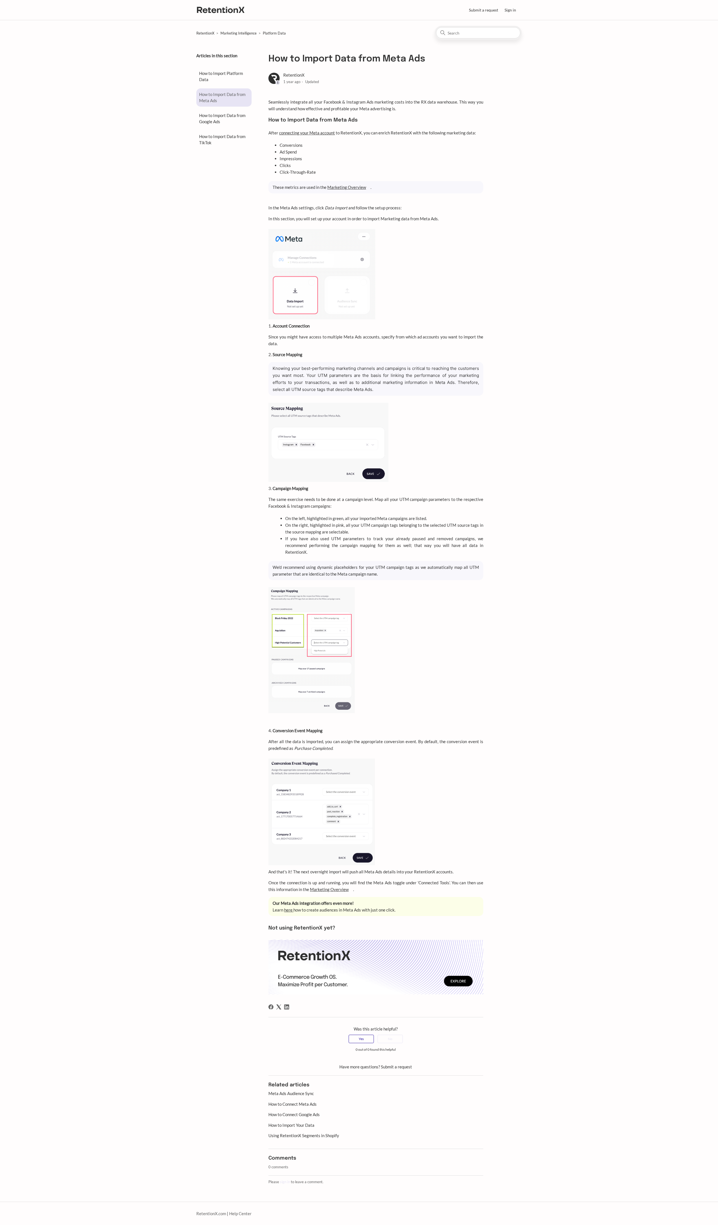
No (390, 1039)
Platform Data (274, 33)
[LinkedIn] (286, 1006)
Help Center (240, 1213)
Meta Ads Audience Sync (291, 1093)
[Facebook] (270, 1006)
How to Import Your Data (291, 1125)
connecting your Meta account (307, 132)
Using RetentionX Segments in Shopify (303, 1135)
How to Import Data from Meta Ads (222, 97)
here (288, 909)
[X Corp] (278, 1006)
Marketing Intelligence (238, 33)
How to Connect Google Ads (294, 1114)
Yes (361, 1039)
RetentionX (205, 33)
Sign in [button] (510, 10)
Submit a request (483, 10)
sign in (285, 1182)
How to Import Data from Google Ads (222, 118)
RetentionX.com (211, 1213)
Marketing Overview (346, 187)
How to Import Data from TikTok (222, 139)
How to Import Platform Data (221, 76)
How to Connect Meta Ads (292, 1104)
